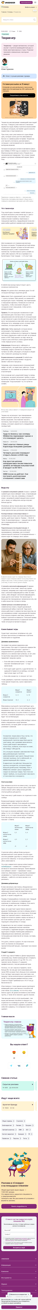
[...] (35, 2)
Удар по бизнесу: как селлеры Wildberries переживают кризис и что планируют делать (18, 436)
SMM (20, 1129)
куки (12, 1299)
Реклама (18, 1125)
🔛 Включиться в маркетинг (18, 1294)
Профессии (5, 1138)
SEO (27, 1129)
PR (29, 1134)
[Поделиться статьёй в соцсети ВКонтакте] (19, 1066)
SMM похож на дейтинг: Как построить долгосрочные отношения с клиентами (15, 476)
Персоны (16, 1138)
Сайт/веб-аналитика (8, 1129)
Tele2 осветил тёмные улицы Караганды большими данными (17, 445)
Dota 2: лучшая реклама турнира (16, 76)
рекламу (16, 1243)
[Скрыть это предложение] (28, 1294)
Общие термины (7, 1121)
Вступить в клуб (19, 1248)
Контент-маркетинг (8, 1134)
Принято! (19, 1307)
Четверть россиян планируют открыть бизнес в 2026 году (16, 454)
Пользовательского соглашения (20, 1238)
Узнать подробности (19, 1206)
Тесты (25, 1138)
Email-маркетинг (7, 1125)
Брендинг (21, 1134)
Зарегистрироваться (26, 2)
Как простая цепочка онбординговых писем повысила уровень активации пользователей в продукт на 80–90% (18, 464)
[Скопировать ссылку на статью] (27, 1065)
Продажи (28, 1125)
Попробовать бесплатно (19, 95)
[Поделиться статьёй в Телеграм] (11, 1066)
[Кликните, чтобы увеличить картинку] (19, 178)
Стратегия (5, 34)
